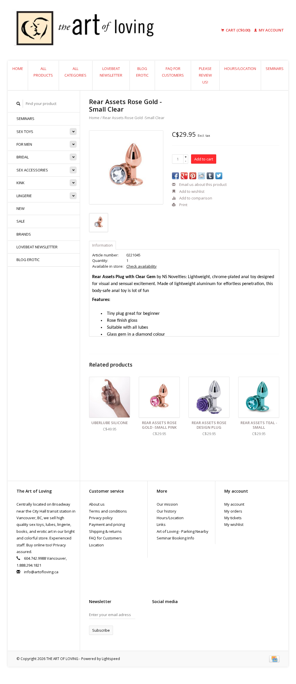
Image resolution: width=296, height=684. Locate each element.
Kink (20, 182)
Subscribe (101, 630)
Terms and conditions (108, 511)
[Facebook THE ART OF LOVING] (156, 616)
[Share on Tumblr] (210, 175)
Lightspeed (111, 658)
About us (97, 504)
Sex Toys (24, 131)
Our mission (167, 504)
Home (17, 68)
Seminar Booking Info (175, 538)
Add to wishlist (191, 191)
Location (96, 545)
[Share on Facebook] (175, 175)
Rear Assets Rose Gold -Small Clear (133, 117)
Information (102, 245)
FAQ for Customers (173, 72)
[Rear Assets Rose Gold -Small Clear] (126, 167)
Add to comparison (195, 198)
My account (271, 30)
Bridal (22, 157)
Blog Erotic (142, 72)
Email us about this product (202, 184)
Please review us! (205, 75)
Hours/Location (240, 68)
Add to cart (203, 159)
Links (161, 524)
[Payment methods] (274, 658)
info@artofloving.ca (41, 571)
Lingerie (24, 195)
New (20, 208)
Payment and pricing (107, 524)
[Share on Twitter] (218, 175)
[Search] (18, 103)
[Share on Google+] (184, 175)
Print (182, 204)
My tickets (233, 517)
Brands (23, 234)
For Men (24, 144)
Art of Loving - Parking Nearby (182, 531)
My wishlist (233, 524)
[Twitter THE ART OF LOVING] (166, 616)
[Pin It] (192, 175)
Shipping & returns (105, 531)
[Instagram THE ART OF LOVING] (177, 616)
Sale (20, 221)
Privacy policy (101, 517)
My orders (233, 511)
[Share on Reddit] (201, 175)
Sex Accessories (32, 170)
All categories (75, 72)
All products (43, 72)
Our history (166, 511)
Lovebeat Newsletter (111, 72)
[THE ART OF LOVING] (108, 30)
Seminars (275, 68)
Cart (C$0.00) (238, 30)
